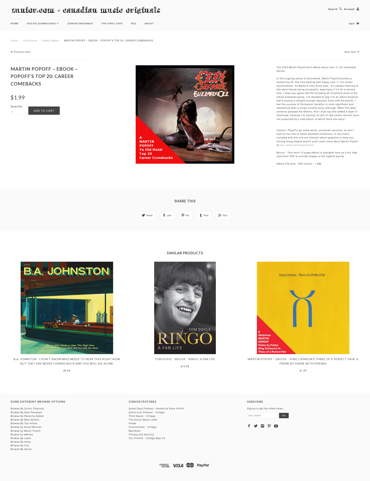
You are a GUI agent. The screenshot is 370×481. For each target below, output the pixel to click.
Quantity (16, 106)
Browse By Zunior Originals (27, 408)
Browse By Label (21, 438)
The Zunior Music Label (143, 419)
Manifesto (135, 430)
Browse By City (20, 445)
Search (332, 9)
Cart (352, 23)
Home (14, 23)
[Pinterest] (269, 426)
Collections (30, 40)
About (149, 23)
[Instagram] (263, 426)
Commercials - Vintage (143, 426)
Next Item (351, 51)
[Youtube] (276, 426)
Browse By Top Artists (24, 423)
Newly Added (51, 40)
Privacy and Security (141, 434)
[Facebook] (249, 426)
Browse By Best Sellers (25, 419)
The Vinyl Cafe (112, 23)
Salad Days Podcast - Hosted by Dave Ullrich (156, 408)
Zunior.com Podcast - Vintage (147, 412)
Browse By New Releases (26, 412)
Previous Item (22, 51)
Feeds (132, 423)
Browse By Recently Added (27, 415)
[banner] (88, 10)
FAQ (133, 23)
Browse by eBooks (22, 434)
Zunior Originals (80, 23)
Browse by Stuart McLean (26, 426)
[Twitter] (256, 426)
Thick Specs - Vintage (142, 415)
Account (349, 9)
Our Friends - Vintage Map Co (147, 438)
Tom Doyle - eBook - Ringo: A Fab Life (185, 359)
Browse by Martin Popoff (25, 430)
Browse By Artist (21, 441)
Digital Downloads (41, 23)
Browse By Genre (21, 449)
